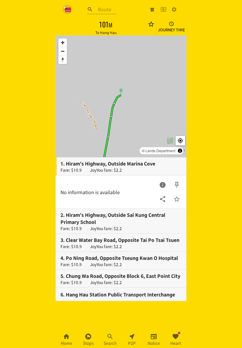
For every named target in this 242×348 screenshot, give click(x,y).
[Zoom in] (62, 42)
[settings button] (174, 9)
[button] (121, 92)
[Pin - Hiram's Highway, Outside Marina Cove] (177, 185)
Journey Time (171, 29)
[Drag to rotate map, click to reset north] (62, 59)
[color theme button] (163, 9)
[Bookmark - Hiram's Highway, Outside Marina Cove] (177, 199)
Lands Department (160, 150)
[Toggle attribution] (180, 150)
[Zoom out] (62, 51)
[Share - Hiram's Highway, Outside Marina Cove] (163, 199)
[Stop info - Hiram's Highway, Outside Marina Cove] (163, 185)
